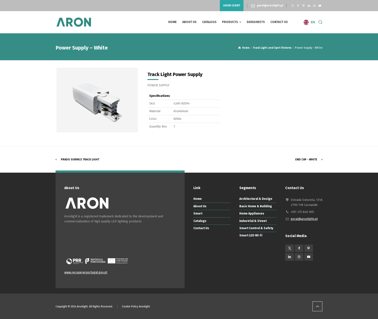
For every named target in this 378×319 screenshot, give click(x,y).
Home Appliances (251, 213)
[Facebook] (298, 5)
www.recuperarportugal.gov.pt (85, 272)
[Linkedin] (309, 5)
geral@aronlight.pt (270, 5)
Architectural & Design (255, 199)
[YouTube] (320, 5)
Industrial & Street (253, 221)
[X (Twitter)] (292, 5)
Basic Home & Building (255, 206)
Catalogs (199, 221)
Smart (197, 213)
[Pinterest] (303, 5)
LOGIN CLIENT (231, 5)
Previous (50, 100)
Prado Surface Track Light (80, 159)
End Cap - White (306, 159)
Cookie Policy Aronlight (136, 306)
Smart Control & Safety (256, 228)
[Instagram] (314, 5)
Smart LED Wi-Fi (250, 235)
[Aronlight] (74, 22)
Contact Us (201, 228)
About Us (199, 206)
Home (197, 199)
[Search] (319, 22)
